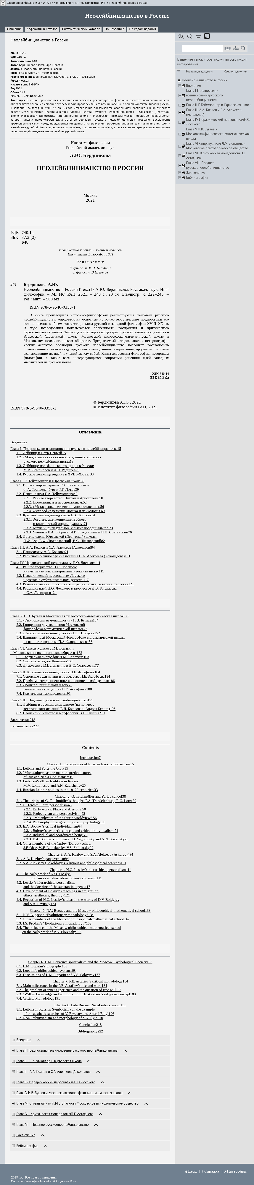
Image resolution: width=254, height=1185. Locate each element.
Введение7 (18, 442)
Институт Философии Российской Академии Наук (43, 1181)
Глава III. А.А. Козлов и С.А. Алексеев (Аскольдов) (50, 547)
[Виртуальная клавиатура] (227, 48)
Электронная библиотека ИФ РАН (29, 2)
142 (126, 919)
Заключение (20, 720)
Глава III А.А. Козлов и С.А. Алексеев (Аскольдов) (53, 1072)
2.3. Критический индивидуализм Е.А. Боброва (53, 515)
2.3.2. (28, 835)
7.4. (19, 998)
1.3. (19, 781)
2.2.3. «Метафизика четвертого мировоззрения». (61, 506)
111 (128, 869)
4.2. (19, 882)
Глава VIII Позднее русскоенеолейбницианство (52, 1124)
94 (67, 859)
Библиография (21, 726)
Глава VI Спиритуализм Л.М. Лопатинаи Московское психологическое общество (77, 1103)
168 (73, 970)
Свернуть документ (236, 71)
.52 (83, 813)
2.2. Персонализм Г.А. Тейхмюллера (45, 494)
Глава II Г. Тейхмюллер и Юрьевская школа (49, 1061)
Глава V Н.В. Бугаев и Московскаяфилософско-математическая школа (69, 1093)
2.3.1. (28, 830)
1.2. (19, 772)
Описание (14, 29)
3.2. (19, 863)
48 (70, 805)
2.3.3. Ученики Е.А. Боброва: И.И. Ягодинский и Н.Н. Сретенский (75, 532)
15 (66, 768)
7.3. (19, 994)
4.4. (19, 899)
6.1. (19, 966)
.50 (83, 809)
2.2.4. (28, 822)
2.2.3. (28, 818)
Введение (23, 1040)
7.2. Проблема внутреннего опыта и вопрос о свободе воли (62, 681)
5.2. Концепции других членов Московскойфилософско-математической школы (50, 626)
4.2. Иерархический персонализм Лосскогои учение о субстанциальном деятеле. (50, 577)
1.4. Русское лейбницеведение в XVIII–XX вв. (53, 474)
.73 (85, 835)
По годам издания (142, 29)
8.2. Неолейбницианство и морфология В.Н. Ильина (57, 713)
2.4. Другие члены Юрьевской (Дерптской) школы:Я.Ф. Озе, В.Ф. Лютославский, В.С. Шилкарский (58, 538)
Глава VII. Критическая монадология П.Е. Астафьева (52, 672)
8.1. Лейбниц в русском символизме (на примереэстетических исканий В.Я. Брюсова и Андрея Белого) (63, 706)
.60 (103, 822)
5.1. (19, 915)
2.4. (19, 843)
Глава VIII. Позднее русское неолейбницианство (49, 700)
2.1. (19, 801)
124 (53, 904)
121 (67, 895)
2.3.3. (28, 839)
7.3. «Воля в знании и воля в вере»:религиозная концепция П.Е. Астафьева (51, 687)
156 (78, 932)
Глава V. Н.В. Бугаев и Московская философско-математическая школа (66, 616)
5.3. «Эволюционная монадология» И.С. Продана (55, 633)
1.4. (19, 790)
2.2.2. (28, 813)
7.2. (19, 990)
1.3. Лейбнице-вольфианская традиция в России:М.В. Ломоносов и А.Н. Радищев (55, 468)
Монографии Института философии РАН (80, 2)
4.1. (19, 874)
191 (57, 998)
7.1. (19, 985)
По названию (114, 29)
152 (88, 923)
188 (133, 994)
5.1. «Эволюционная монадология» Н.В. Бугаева (54, 620)
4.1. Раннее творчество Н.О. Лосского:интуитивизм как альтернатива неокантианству (57, 569)
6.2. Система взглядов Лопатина (41, 661)
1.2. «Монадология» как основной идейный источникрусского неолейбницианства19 (58, 459)
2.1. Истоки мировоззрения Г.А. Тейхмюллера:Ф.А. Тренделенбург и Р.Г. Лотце (53, 487)
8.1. (19, 1009)
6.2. (19, 970)
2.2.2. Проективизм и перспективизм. (53, 502)
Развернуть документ (199, 71)
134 (91, 915)
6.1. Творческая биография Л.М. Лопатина (49, 657)
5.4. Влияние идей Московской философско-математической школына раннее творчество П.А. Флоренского (70, 639)
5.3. (19, 923)
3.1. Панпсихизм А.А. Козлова (40, 552)
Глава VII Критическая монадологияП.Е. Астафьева (54, 1114)
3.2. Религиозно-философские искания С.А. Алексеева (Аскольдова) (70, 556)
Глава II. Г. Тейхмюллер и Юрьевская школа (45, 481)
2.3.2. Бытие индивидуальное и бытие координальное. (66, 528)
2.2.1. (28, 809)
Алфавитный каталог (42, 29)
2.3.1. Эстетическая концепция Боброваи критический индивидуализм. (54, 521)
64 (80, 826)
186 (118, 990)
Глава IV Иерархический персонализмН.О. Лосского (55, 1082)
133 (148, 910)
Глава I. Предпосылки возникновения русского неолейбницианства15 (65, 448)
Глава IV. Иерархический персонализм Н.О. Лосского (52, 563)
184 (104, 985)
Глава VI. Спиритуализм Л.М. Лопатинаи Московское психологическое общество (43, 650)
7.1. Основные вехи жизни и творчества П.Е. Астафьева (60, 676)
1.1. (19, 768)
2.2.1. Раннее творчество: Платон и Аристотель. (61, 498)
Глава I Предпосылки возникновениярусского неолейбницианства (67, 1050)
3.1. (19, 859)
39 (134, 801)
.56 (94, 818)
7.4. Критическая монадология (40, 693)
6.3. (19, 975)
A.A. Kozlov (32, 859)
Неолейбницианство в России (128, 2)
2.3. (19, 826)
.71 (116, 830)
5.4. (19, 927)
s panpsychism (54, 859)
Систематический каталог (81, 29)
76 (126, 839)
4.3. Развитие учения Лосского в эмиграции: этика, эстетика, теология (72, 584)
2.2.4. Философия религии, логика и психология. (62, 511)
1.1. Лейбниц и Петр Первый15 (41, 453)
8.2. (19, 1018)
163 (64, 966)
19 (71, 777)
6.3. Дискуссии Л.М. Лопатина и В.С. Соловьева (54, 665)
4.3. (19, 891)
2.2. (19, 805)
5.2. (19, 919)
